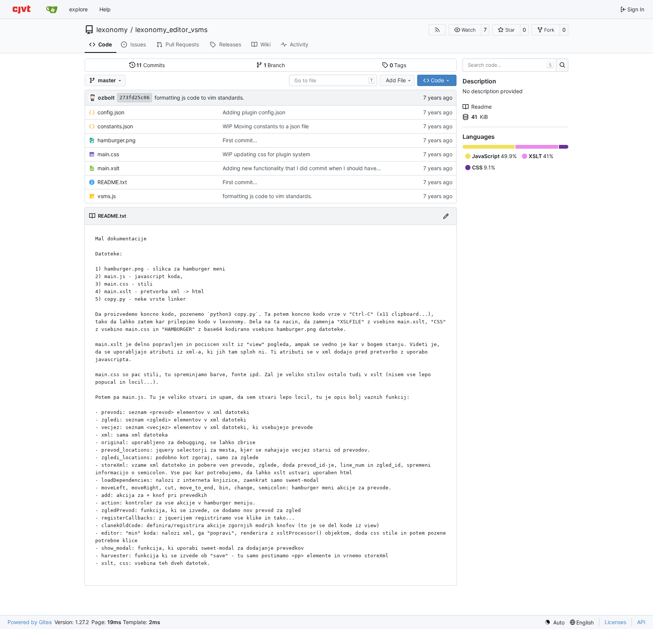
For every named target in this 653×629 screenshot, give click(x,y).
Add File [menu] (396, 80)
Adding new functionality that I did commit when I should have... (302, 168)
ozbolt (106, 97)
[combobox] (333, 80)
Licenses (615, 622)
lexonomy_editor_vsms (171, 30)
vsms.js (106, 196)
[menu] (555, 622)
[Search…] (562, 65)
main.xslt (108, 168)
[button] (465, 29)
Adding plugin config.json (254, 112)
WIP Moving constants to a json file (266, 126)
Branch (274, 65)
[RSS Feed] (437, 29)
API (641, 622)
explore (78, 9)
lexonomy (112, 30)
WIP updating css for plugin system (266, 154)
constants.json (115, 126)
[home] (21, 9)
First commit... (240, 140)
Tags (398, 65)
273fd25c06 (134, 97)
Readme (481, 106)
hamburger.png (116, 140)
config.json (110, 112)
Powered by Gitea (30, 622)
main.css (108, 154)
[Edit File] (446, 216)
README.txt (112, 182)
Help (105, 9)
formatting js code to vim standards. (199, 97)
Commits (150, 65)
